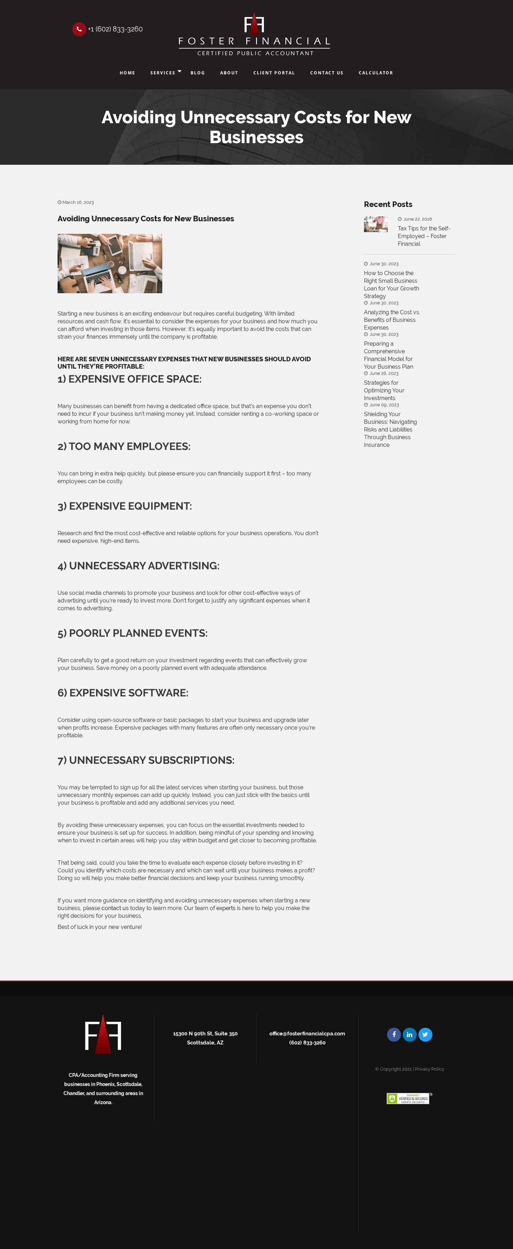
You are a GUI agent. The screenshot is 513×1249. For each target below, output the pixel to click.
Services (163, 73)
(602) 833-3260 (307, 1043)
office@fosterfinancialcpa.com (307, 1033)
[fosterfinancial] (254, 34)
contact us (115, 908)
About (229, 73)
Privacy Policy (429, 1069)
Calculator (376, 73)
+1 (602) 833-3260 (114, 29)
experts (226, 908)
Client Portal (274, 73)
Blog (198, 73)
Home (127, 73)
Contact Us (327, 73)
